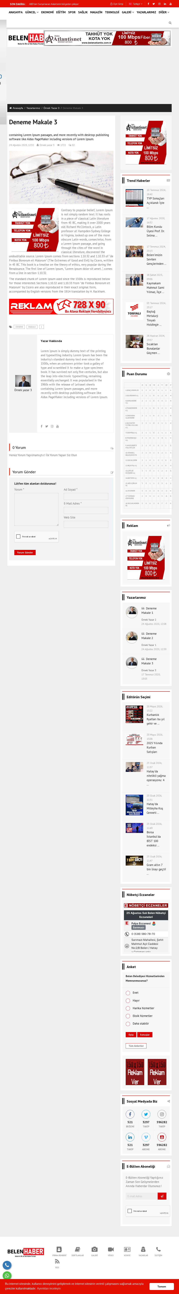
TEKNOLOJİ (112, 12)
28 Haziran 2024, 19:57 (156, 338)
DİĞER (163, 12)
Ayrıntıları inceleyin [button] (49, 1288)
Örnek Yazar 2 (148, 619)
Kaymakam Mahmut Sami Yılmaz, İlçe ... (155, 287)
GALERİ (126, 12)
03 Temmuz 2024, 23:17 (156, 305)
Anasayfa (18, 108)
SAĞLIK (83, 12)
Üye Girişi (118, 3)
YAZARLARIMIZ (146, 12)
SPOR (72, 12)
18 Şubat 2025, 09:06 (155, 277)
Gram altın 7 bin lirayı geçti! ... (156, 869)
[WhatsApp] (7, 1275)
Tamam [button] (161, 1286)
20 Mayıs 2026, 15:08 (155, 736)
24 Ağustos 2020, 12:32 (21, 145)
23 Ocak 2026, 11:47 (154, 858)
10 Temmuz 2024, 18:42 (156, 192)
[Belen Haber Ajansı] (25, 1251)
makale (32, 326)
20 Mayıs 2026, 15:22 (155, 708)
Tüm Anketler (136, 1045)
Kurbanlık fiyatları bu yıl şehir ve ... (155, 719)
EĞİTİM (61, 12)
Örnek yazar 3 (51, 108)
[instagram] (159, 4)
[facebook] (148, 4)
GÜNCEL (30, 12)
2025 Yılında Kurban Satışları (154, 747)
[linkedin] (165, 4)
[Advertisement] (89, 75)
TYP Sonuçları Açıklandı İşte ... (155, 202)
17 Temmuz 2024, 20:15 (156, 248)
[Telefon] (7, 1265)
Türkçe (136, 3)
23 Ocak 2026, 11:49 (154, 826)
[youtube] (171, 4)
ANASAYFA (16, 12)
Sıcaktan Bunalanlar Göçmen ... (153, 348)
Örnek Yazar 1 (148, 645)
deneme (19, 326)
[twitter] (154, 4)
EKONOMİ (47, 12)
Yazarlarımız (33, 108)
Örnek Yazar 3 (148, 670)
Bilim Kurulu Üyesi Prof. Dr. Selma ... (155, 231)
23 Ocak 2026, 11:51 (154, 797)
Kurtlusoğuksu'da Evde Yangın (44, 4)
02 (73, 145)
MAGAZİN (96, 12)
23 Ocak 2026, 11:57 (154, 765)
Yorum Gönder (25, 552)
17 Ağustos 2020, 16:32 (156, 220)
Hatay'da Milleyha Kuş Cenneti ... (155, 808)
